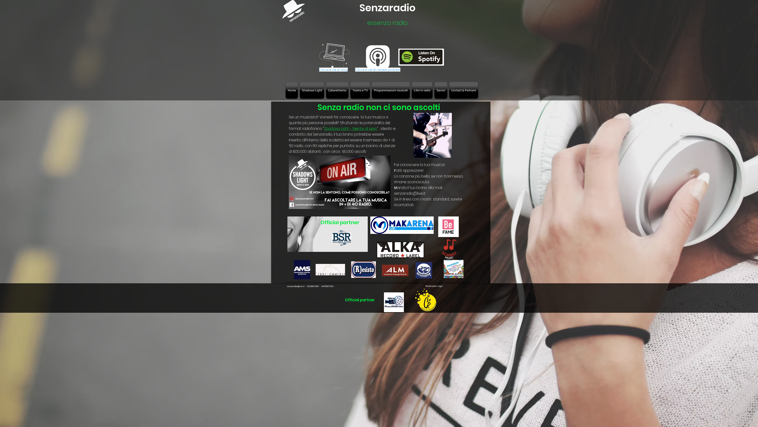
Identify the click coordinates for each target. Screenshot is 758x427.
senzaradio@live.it (409, 193)
